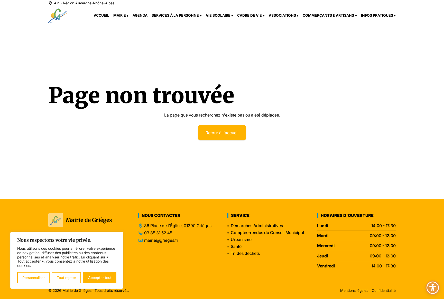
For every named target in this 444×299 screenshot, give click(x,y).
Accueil (101, 15)
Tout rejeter (66, 277)
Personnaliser (33, 277)
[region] (66, 260)
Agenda (140, 15)
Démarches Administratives (257, 225)
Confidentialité (384, 290)
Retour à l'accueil (222, 132)
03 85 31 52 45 (158, 232)
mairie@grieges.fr (161, 240)
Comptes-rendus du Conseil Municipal (267, 232)
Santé (236, 246)
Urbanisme (241, 239)
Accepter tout (100, 277)
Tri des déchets (245, 253)
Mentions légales (354, 290)
